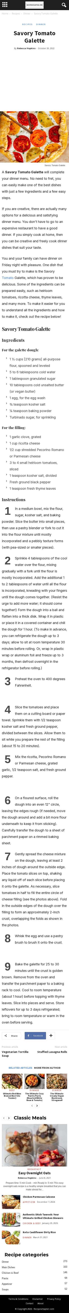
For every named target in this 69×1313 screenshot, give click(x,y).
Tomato (8, 278)
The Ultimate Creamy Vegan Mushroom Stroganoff (57, 1097)
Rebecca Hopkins (26, 48)
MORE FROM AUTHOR (47, 1067)
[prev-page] (32, 1106)
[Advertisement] (34, 77)
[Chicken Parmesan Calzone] (11, 1202)
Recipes (16, 13)
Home (5, 13)
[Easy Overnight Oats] (34, 1145)
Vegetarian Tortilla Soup (15, 1053)
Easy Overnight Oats (35, 1173)
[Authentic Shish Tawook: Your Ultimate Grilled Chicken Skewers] (11, 1220)
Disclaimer (37, 1299)
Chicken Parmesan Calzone (39, 1196)
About (40, 1303)
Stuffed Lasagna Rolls (52, 1052)
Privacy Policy (54, 1299)
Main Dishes (8, 1267)
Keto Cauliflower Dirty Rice (39, 1232)
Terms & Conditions (18, 1299)
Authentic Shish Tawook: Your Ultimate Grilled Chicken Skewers (43, 1216)
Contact (29, 1303)
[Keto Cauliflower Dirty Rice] (11, 1237)
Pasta (5, 1278)
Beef (12, 1090)
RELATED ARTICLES (20, 1067)
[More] (51, 1035)
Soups (5, 1289)
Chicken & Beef (32, 1223)
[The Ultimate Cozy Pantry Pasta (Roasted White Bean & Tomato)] (34, 1081)
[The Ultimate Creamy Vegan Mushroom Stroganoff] (57, 1081)
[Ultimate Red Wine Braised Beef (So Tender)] (12, 1081)
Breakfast (34, 1169)
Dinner (26, 13)
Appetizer (29, 1202)
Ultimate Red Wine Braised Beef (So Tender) (12, 1095)
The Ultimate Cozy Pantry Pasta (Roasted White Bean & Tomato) (34, 1097)
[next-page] (37, 1106)
